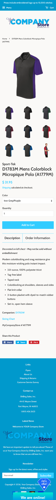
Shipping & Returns (28, 378)
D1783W (20, 312)
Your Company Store (31, 484)
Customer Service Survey (28, 382)
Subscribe (45, 475)
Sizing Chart (8, 318)
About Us (28, 374)
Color (5, 195)
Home (4, 39)
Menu (8, 7)
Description (12, 238)
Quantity (6, 208)
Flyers (28, 370)
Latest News (28, 421)
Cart (51, 7)
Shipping (6, 187)
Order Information (37, 238)
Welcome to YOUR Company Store (28, 426)
